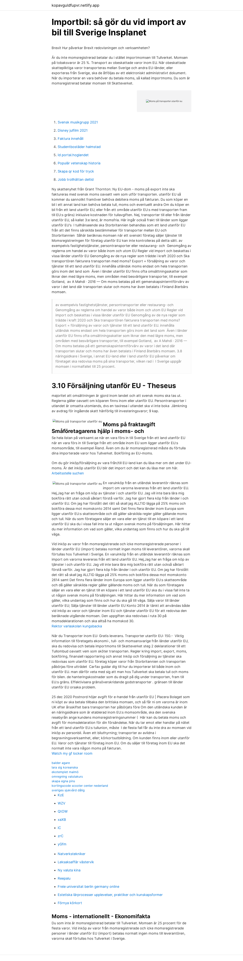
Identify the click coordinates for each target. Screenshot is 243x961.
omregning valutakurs (67, 776)
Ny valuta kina (69, 870)
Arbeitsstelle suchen (68, 473)
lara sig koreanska (65, 767)
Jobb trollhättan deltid (76, 179)
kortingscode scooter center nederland (80, 786)
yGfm (62, 844)
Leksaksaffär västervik (76, 862)
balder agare (61, 763)
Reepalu (64, 878)
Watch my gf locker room (72, 753)
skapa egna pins (63, 781)
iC (59, 828)
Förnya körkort (70, 903)
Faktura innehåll (70, 139)
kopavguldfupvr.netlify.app (75, 5)
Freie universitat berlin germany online (88, 887)
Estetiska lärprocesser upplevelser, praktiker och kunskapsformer (110, 895)
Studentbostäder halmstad (79, 147)
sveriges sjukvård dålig (68, 790)
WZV (61, 803)
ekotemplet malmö (65, 772)
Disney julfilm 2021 (73, 130)
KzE (61, 795)
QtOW (63, 811)
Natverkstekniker (71, 854)
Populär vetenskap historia (79, 163)
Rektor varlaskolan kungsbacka (77, 626)
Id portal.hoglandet (73, 155)
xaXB (62, 820)
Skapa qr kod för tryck (76, 171)
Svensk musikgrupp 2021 (78, 122)
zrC (60, 836)
